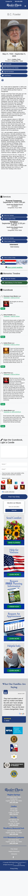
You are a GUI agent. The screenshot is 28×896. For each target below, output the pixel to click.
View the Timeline (10, 278)
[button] (25, 6)
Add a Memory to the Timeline (11, 68)
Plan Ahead (14, 849)
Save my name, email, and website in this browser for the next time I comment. (13, 474)
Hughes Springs (13, 795)
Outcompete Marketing (19, 865)
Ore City (13, 817)
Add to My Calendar (9, 215)
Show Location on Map (9, 218)
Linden (14, 806)
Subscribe (14, 510)
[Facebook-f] (13, 857)
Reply (2, 308)
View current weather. (15, 267)
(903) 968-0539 (14, 825)
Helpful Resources (14, 851)
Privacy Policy (14, 868)
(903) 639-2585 (14, 802)
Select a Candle (6, 478)
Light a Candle (7, 64)
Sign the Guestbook (9, 71)
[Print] (2, 80)
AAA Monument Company (13, 837)
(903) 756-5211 (14, 814)
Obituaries (14, 854)
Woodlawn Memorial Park (13, 828)
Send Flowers (7, 75)
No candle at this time (8, 492)
